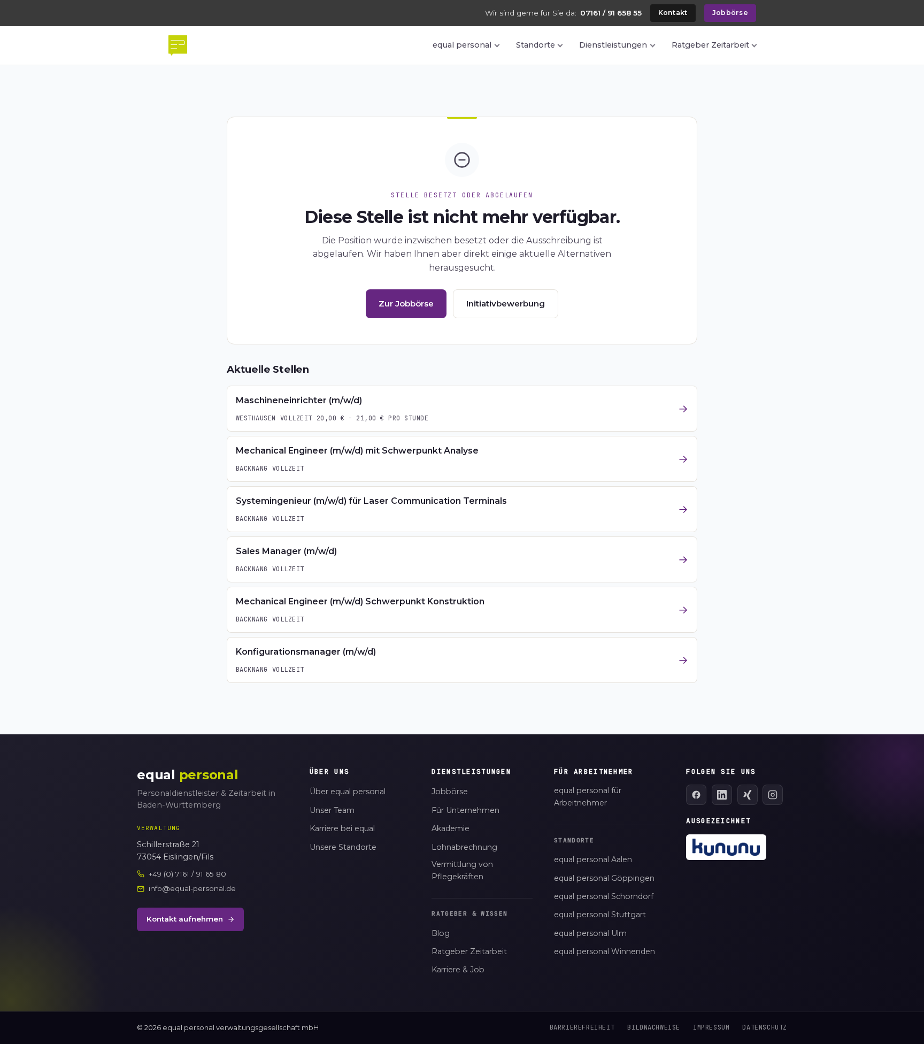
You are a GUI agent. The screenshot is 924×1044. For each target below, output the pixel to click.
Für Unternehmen (465, 810)
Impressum (711, 1027)
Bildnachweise (653, 1027)
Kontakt (673, 13)
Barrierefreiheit (582, 1027)
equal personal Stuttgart (600, 914)
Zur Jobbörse (406, 303)
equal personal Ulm (590, 933)
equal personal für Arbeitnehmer (587, 797)
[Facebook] (696, 795)
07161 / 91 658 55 (611, 13)
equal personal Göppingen (604, 878)
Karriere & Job (458, 969)
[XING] (747, 795)
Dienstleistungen (613, 45)
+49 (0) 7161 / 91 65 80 (187, 874)
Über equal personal (348, 791)
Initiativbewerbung (505, 303)
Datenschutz (764, 1027)
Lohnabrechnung (464, 847)
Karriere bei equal (342, 828)
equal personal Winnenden (604, 951)
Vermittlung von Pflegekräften (462, 870)
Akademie (450, 828)
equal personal (462, 45)
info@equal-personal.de (192, 888)
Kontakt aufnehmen (185, 919)
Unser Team (332, 810)
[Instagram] (773, 795)
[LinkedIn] (722, 795)
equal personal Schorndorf (603, 896)
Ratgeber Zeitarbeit (710, 45)
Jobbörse (730, 13)
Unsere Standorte (343, 847)
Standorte (535, 45)
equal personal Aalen (593, 859)
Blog (441, 933)
